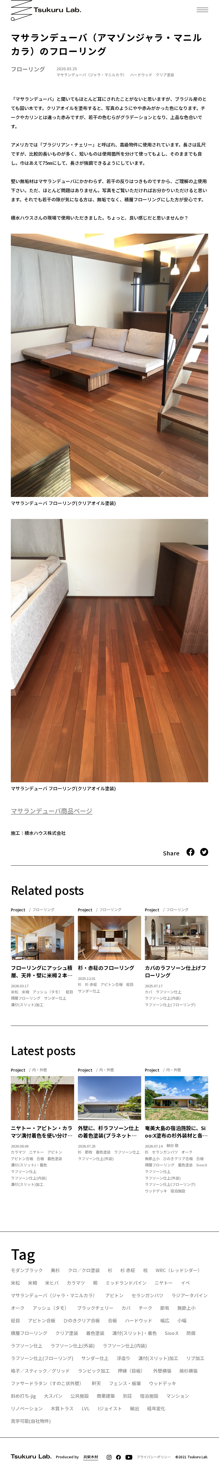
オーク (186, 1152)
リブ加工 (195, 1358)
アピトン (54, 1152)
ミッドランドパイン (126, 1282)
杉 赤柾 (91, 984)
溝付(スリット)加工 (27, 1004)
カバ (148, 991)
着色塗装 (54, 1158)
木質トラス (62, 1408)
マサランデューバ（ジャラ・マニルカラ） (91, 74)
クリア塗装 (165, 74)
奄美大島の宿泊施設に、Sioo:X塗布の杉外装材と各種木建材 (176, 1131)
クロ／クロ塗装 (84, 1270)
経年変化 (156, 1408)
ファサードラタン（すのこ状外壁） (47, 1383)
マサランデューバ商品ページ (51, 810)
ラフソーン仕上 (168, 991)
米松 (14, 991)
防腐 (191, 1332)
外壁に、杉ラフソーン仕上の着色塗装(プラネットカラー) (108, 1131)
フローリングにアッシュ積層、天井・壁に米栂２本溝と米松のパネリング (41, 971)
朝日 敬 (173, 1145)
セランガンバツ (165, 1152)
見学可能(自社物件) (31, 1420)
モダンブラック (27, 1270)
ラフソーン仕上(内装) (163, 998)
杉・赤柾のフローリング (106, 967)
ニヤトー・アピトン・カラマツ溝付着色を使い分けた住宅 (41, 1131)
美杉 (55, 1270)
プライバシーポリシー (154, 1456)
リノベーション (27, 1408)
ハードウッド (141, 74)
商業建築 (106, 1395)
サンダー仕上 (55, 998)
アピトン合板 (111, 984)
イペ (185, 1282)
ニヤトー (36, 1152)
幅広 (164, 1320)
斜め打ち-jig (23, 1395)
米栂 (25, 991)
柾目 (69, 991)
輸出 (134, 1408)
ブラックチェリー (95, 1307)
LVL (86, 1408)
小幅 (181, 1320)
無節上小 (152, 1158)
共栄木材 (90, 1456)
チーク (145, 1307)
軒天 (96, 1383)
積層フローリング (25, 998)
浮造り (123, 1358)
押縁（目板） (131, 1370)
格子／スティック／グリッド (40, 1370)
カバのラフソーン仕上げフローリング (175, 971)
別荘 (127, 1395)
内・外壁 (39, 1069)
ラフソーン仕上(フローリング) (170, 1004)
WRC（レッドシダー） (179, 1270)
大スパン (53, 1395)
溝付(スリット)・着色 (29, 1165)
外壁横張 (162, 1370)
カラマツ (18, 1152)
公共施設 (79, 1395)
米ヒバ (52, 1282)
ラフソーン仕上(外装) (96, 1158)
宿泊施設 (178, 1191)
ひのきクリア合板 (178, 1158)
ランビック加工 (94, 1370)
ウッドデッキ (156, 1191)
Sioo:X (201, 1165)
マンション (177, 1395)
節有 (88, 1152)
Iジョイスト (110, 1408)
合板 (40, 1158)
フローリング (28, 69)
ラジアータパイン (189, 1295)
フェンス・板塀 (125, 1383)
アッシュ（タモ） (47, 991)
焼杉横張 (188, 1370)
